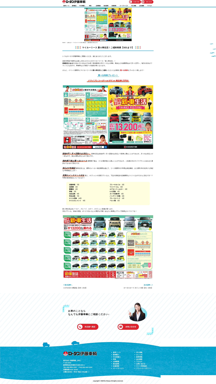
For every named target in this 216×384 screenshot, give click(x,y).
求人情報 (133, 5)
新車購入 (74, 5)
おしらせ (139, 354)
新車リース (66, 5)
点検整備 (98, 5)
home (63, 42)
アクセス (149, 5)
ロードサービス (124, 5)
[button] (135, 2)
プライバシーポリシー (143, 368)
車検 (90, 5)
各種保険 (114, 5)
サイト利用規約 (141, 366)
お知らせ (69, 42)
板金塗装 (106, 5)
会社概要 (141, 5)
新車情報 (139, 357)
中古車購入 (82, 5)
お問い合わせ (140, 364)
